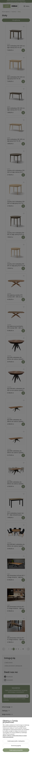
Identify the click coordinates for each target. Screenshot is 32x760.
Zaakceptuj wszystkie (16, 750)
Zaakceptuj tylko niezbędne (16, 741)
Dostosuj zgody (16, 745)
